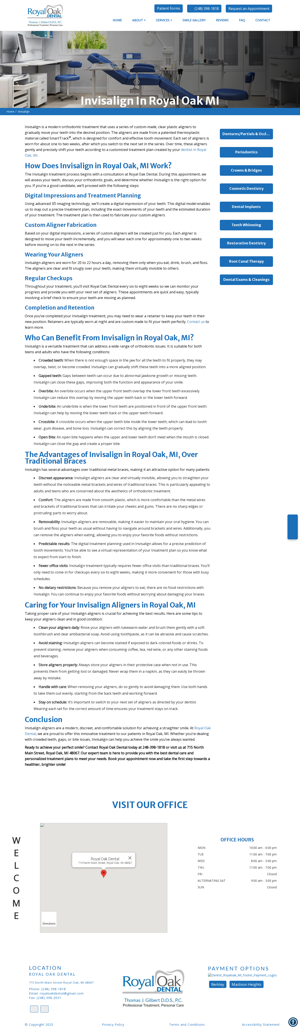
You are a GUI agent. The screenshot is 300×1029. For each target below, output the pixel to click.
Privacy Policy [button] (113, 1024)
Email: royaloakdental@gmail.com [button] (56, 993)
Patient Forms (168, 8)
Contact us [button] (196, 321)
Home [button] (117, 20)
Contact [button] (262, 20)
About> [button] (139, 20)
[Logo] (159, 988)
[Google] (293, 521)
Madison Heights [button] (246, 984)
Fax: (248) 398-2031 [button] (45, 998)
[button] (249, 9)
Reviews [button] (222, 20)
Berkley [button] (217, 984)
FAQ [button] (242, 20)
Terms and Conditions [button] (187, 1024)
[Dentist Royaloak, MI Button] (43, 15)
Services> (164, 20)
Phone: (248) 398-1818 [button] (47, 989)
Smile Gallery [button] (194, 20)
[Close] (130, 858)
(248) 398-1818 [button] (207, 8)
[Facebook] (293, 532)
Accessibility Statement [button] (261, 1024)
